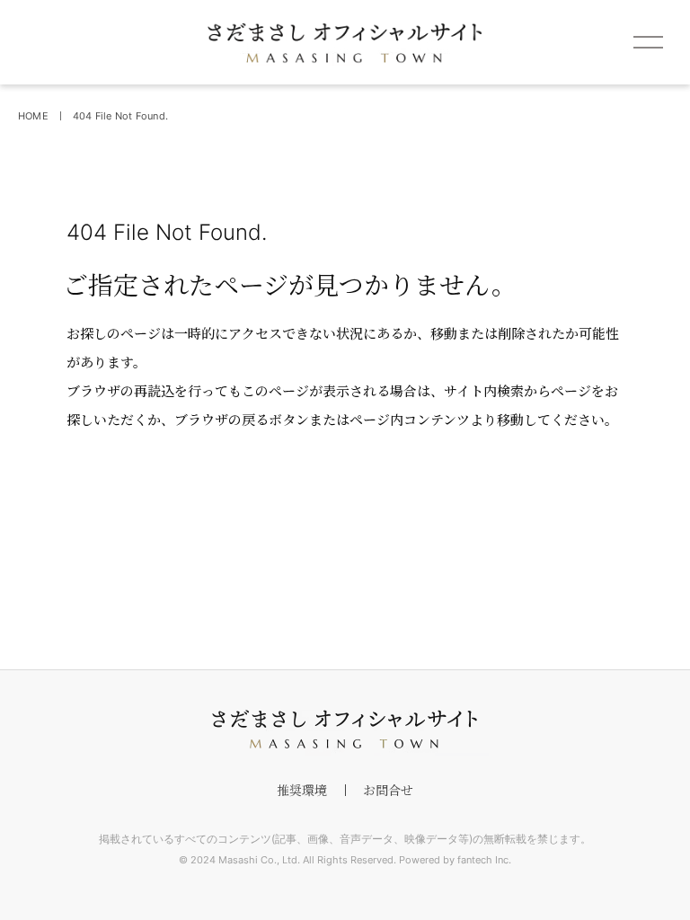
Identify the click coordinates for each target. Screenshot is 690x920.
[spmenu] (648, 42)
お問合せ (388, 789)
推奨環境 (302, 789)
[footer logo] (345, 729)
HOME (33, 116)
